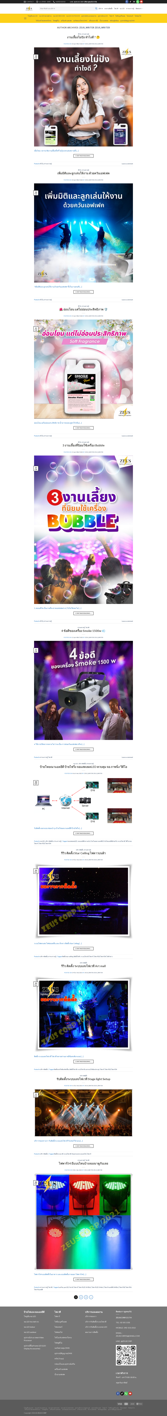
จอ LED (122, 8)
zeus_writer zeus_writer (94, 27)
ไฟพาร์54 (48, 843)
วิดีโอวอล (129, 841)
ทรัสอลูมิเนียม (114, 21)
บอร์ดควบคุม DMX (62, 1348)
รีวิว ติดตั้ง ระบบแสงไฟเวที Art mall (83, 966)
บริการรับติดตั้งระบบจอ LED (96, 1327)
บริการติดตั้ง (82, 763)
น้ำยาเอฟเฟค (104, 21)
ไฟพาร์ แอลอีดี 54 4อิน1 (111, 1287)
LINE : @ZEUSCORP (124, 1341)
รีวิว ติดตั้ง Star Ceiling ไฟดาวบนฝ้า (83, 853)
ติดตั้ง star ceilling (67, 956)
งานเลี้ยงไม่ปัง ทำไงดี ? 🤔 (83, 37)
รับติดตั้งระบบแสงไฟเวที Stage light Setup (83, 1079)
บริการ (101, 8)
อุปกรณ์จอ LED (103, 16)
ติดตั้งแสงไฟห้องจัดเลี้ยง (61, 1069)
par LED (66, 1287)
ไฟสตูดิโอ (56, 21)
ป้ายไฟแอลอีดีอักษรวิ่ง (110, 841)
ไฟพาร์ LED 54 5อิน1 (85, 1287)
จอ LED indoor (59, 16)
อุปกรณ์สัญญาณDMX (127, 21)
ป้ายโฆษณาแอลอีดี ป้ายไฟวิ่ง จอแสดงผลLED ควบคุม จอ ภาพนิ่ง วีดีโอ (83, 766)
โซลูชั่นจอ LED (33, 16)
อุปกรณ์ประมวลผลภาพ (88, 16)
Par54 (71, 1287)
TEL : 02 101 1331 (123, 1322)
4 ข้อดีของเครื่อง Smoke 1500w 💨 (83, 630)
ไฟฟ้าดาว (110, 956)
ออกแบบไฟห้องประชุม (92, 1069)
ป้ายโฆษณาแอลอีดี (97, 841)
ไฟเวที (116, 8)
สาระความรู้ (130, 8)
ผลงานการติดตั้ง (91, 1332)
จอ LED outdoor (73, 16)
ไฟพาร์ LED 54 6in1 (97, 1287)
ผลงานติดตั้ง (108, 8)
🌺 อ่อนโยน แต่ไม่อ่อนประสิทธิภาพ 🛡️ (83, 309)
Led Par (61, 1287)
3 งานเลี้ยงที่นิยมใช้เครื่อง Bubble (83, 445)
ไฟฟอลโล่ (138, 16)
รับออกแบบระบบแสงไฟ (79, 1154)
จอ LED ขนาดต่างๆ (45, 16)
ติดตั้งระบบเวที (58, 1154)
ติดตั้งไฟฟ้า (77, 956)
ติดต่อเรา (139, 8)
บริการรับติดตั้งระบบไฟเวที (95, 1322)
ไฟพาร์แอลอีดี (38, 1289)
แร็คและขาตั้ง (93, 21)
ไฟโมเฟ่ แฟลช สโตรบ (63, 1337)
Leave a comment (127, 164)
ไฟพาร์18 (42, 843)
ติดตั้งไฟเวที (73, 1069)
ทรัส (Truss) (59, 1358)
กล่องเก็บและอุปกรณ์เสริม (65, 1364)
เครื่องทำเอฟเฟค (66, 21)
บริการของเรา (90, 1316)
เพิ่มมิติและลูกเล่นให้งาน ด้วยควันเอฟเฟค (83, 173)
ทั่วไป (79, 34)
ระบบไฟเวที (121, 841)
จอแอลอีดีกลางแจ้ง (84, 841)
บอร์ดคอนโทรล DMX (80, 21)
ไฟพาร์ (111, 16)
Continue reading (83, 156)
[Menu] (25, 18)
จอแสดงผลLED (72, 841)
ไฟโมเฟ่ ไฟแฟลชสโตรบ (43, 21)
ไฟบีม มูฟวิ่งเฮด (120, 16)
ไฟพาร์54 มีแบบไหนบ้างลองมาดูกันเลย (83, 1163)
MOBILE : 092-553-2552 (126, 1328)
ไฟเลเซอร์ (130, 16)
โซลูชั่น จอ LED (30, 1316)
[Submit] (96, 9)
